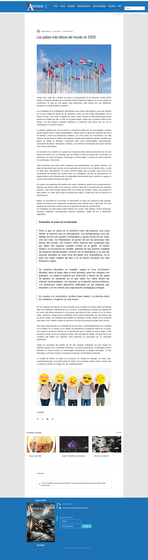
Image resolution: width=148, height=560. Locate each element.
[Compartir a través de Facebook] (38, 419)
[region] (41, 522)
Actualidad (40, 412)
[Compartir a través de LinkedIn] (48, 419)
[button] (119, 14)
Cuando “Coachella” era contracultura (73, 456)
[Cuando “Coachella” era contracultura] (74, 444)
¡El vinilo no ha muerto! (102, 456)
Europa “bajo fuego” (35, 456)
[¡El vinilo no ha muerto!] (106, 444)
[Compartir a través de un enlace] (52, 419)
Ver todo (118, 432)
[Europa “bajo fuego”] (41, 444)
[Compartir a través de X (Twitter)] (43, 419)
